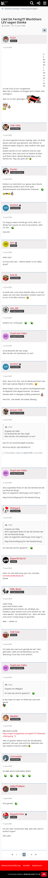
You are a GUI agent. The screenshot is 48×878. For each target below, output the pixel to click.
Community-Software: (24, 874)
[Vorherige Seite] (12, 854)
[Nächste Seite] (35, 854)
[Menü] (44, 3)
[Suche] (31, 3)
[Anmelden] (38, 3)
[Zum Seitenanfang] (44, 874)
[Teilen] (44, 30)
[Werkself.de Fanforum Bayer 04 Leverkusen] (4, 3)
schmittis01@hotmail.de (13, 576)
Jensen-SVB (28, 453)
